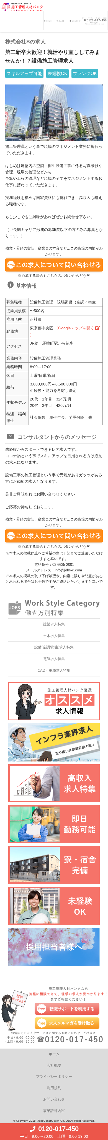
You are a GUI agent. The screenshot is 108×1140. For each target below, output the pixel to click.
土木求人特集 (54, 636)
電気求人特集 (54, 659)
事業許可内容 (54, 1111)
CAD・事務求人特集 (54, 670)
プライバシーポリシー (54, 1076)
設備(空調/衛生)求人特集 (54, 647)
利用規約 (54, 1088)
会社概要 (54, 1065)
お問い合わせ (54, 1099)
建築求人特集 (54, 624)
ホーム (54, 1054)
